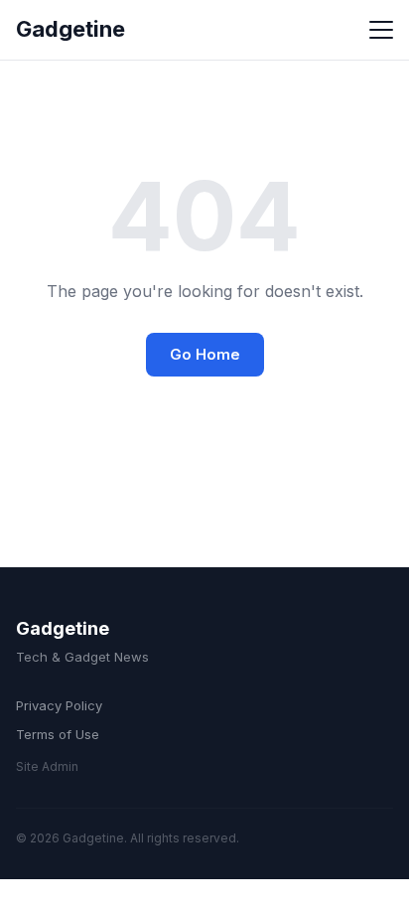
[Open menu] (381, 30)
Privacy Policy (59, 705)
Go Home (205, 354)
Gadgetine (70, 29)
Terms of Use (57, 734)
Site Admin (47, 766)
